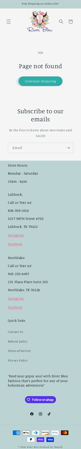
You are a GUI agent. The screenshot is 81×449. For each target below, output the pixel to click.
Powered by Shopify (51, 446)
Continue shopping (40, 81)
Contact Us (15, 332)
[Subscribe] (68, 148)
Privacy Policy (18, 360)
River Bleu (33, 446)
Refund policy (18, 341)
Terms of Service (19, 351)
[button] (8, 21)
